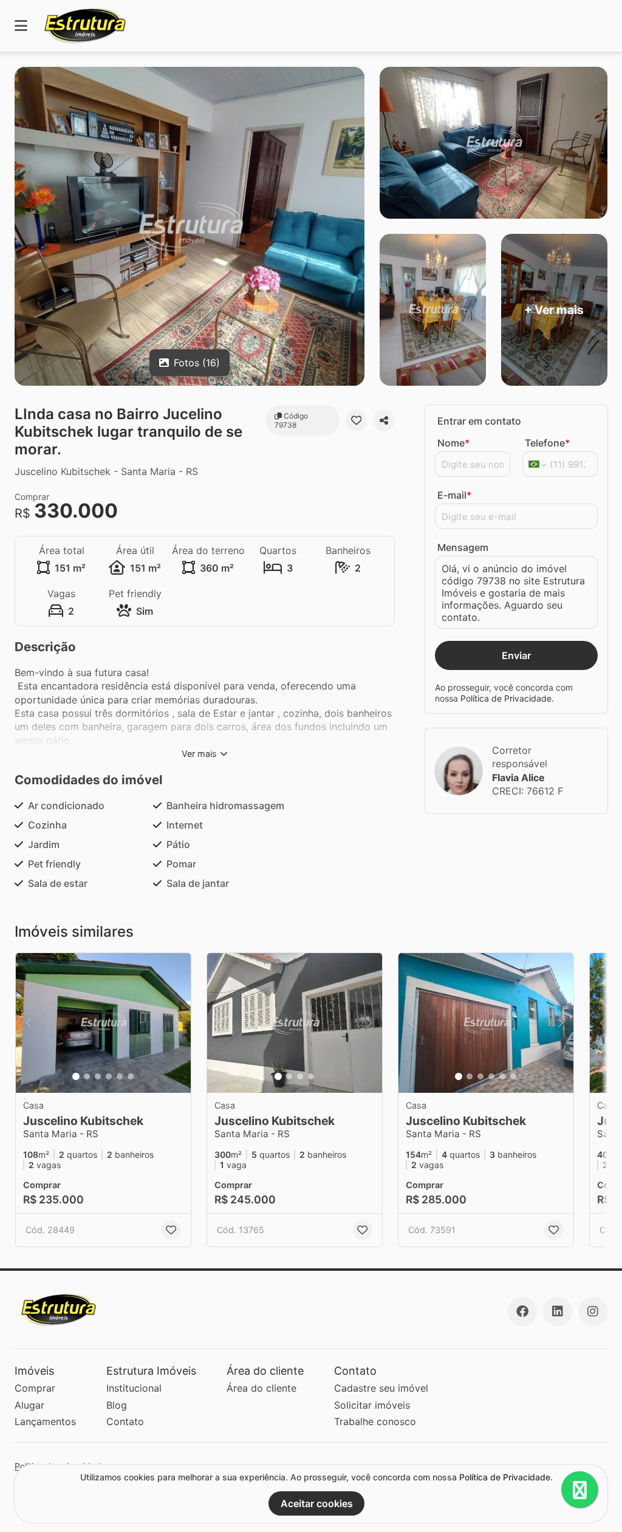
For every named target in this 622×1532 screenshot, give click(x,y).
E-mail (454, 495)
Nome (453, 443)
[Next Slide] (178, 1023)
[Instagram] (592, 1311)
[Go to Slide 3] (98, 1076)
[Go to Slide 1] (76, 1076)
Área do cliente (261, 1388)
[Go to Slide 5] (120, 1076)
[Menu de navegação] (21, 26)
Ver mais (199, 753)
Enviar (516, 655)
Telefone (547, 443)
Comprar (35, 1388)
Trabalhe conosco (375, 1421)
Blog (116, 1405)
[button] (103, 1023)
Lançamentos (45, 1421)
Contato (125, 1421)
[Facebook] (522, 1311)
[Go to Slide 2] (87, 1076)
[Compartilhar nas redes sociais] (384, 420)
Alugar (29, 1405)
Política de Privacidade (506, 698)
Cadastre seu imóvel (381, 1388)
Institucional (134, 1388)
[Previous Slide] (28, 1023)
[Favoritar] (356, 420)
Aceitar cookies (317, 1503)
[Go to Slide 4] (109, 1076)
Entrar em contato (479, 421)
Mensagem (462, 547)
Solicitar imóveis (372, 1405)
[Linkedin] (557, 1311)
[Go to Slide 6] (131, 1076)
